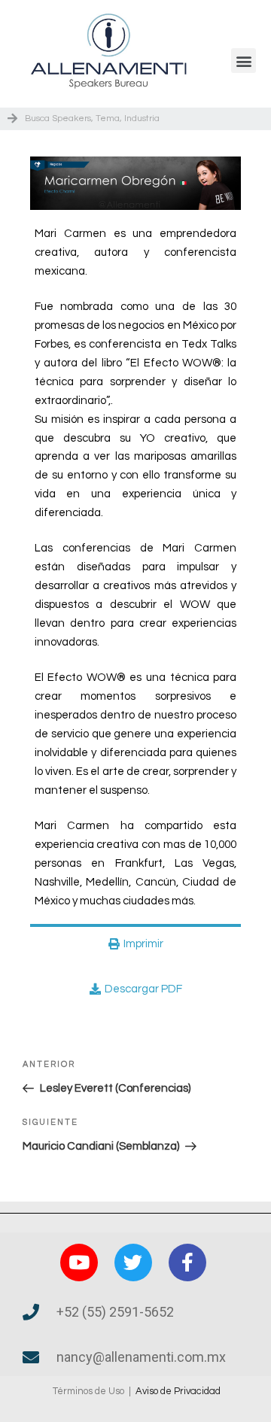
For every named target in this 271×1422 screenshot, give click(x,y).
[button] (243, 60)
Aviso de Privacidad (178, 1391)
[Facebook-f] (187, 1262)
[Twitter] (133, 1262)
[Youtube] (79, 1262)
